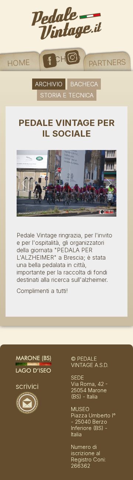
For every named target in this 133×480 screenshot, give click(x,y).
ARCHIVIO (63, 58)
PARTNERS (107, 62)
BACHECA (84, 84)
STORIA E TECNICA (66, 95)
